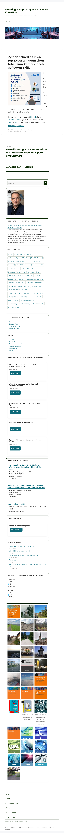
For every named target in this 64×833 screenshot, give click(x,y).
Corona (39, 265)
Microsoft (36, 286)
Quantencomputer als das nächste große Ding (23, 555)
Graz (30, 275)
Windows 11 (13, 307)
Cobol (20, 265)
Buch (11, 261)
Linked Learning (15, 286)
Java (37, 275)
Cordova (29, 265)
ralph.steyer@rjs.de (15, 130)
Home (7, 794)
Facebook (35, 272)
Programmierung (15, 293)
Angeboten (12, 125)
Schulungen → (16, 530)
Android (18, 254)
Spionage (25, 297)
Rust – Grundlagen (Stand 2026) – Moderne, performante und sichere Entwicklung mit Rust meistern (25, 467)
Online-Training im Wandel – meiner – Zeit (22, 546)
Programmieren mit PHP (16, 504)
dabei (18, 125)
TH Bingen (37, 297)
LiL (41, 130)
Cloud (11, 265)
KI (21, 279)
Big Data (38, 258)
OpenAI (26, 289)
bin (22, 125)
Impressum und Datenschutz (18, 344)
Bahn (29, 258)
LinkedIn (33, 117)
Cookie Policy (13, 342)
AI (10, 254)
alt (9, 192)
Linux (27, 286)
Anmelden (12, 322)
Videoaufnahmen (28, 300)
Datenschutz (27, 268)
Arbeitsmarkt (36, 130)
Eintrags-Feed (13, 324)
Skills (24, 131)
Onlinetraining (14, 289)
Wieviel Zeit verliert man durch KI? (19, 551)
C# (28, 261)
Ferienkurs (12, 560)
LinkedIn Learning (14, 120)
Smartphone (13, 297)
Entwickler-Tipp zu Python (18, 272)
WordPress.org (14, 328)
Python (17, 122)
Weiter (11, 350)
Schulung (39, 293)
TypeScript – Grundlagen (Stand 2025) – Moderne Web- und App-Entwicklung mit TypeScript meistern (26, 486)
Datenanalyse (14, 268)
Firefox (11, 275)
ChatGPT (36, 261)
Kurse (10, 122)
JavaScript (12, 279)
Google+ (21, 275)
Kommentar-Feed (14, 326)
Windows (26, 304)
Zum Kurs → (15, 373)
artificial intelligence (16, 258)
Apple (27, 254)
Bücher (20, 261)
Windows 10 (38, 304)
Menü (8, 21)
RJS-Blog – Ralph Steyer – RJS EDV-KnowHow (16, 827)
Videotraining (14, 304)
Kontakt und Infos (15, 346)
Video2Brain (13, 300)
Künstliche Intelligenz (34, 279)
